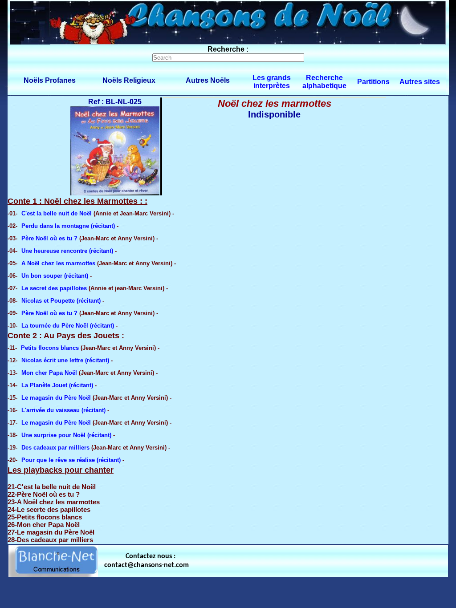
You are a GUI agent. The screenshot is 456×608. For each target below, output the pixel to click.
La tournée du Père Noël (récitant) (67, 325)
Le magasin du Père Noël (56, 397)
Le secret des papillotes (54, 288)
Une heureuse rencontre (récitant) (67, 250)
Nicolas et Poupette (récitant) (61, 300)
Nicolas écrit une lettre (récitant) (65, 360)
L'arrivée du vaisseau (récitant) (63, 410)
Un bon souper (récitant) (54, 275)
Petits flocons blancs (50, 348)
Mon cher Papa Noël (49, 372)
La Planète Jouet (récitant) (57, 385)
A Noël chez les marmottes (58, 263)
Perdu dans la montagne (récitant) (68, 226)
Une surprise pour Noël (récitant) (66, 435)
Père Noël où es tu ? (49, 238)
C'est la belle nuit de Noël (56, 213)
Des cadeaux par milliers (55, 447)
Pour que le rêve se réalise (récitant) (71, 460)
